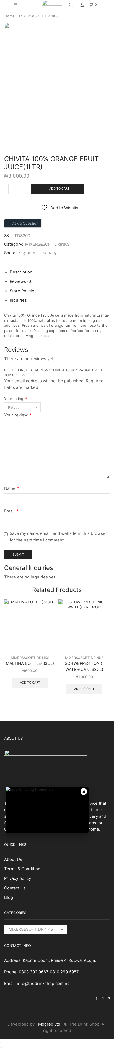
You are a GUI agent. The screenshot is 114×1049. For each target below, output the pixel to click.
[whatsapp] (49, 253)
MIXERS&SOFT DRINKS (38, 16)
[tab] (21, 272)
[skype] (54, 253)
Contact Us (15, 888)
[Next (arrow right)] (2, 1047)
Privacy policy (17, 878)
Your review (18, 415)
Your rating (15, 398)
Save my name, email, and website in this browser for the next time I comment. (58, 537)
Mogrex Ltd (49, 1024)
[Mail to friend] (39, 253)
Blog (8, 897)
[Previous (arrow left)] (0, 1047)
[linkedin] (44, 253)
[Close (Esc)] (0, 1042)
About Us (13, 859)
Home (9, 16)
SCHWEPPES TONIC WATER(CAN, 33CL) (84, 666)
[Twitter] (19, 253)
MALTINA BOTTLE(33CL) (30, 663)
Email (11, 511)
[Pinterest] (34, 253)
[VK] (29, 253)
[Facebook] (24, 253)
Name (11, 488)
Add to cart (59, 188)
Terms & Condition (22, 868)
